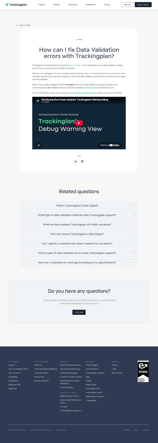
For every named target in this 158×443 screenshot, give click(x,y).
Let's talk (79, 312)
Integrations (91, 5)
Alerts (80, 39)
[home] (16, 4)
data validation (77, 65)
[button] (42, 4)
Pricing (107, 5)
